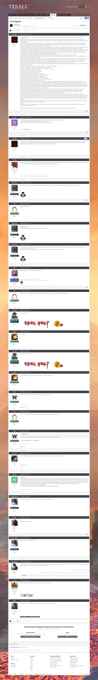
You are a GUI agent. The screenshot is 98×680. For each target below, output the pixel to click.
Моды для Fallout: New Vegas (55, 665)
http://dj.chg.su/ (27, 129)
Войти (67, 636)
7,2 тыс (14, 509)
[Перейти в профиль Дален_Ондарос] (14, 567)
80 (14, 464)
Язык (9, 676)
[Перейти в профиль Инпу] (14, 585)
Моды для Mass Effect (74, 660)
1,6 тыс (14, 530)
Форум (31, 659)
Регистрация (81, 6)
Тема (12, 676)
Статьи (31, 665)
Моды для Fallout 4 (53, 667)
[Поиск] (88, 15)
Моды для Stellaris (73, 667)
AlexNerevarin (14, 182)
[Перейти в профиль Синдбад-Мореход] (14, 502)
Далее (18, 30)
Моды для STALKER (73, 662)
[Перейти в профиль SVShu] (14, 397)
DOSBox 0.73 (27, 440)
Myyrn (14, 600)
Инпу (14, 580)
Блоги (31, 670)
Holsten (14, 517)
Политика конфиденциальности (20, 676)
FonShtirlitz (18, 24)
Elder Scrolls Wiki (13, 665)
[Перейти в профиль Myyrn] (14, 606)
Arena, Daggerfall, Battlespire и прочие (28, 26)
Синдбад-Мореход (14, 496)
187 (15, 592)
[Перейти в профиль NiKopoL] (14, 480)
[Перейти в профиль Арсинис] (14, 337)
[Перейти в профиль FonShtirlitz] (11, 25)
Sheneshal (14, 159)
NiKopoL (14, 474)
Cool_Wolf (14, 310)
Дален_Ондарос (14, 561)
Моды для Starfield (53, 662)
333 (15, 572)
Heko (14, 453)
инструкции (36, 440)
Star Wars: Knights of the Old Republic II (77, 665)
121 (15, 45)
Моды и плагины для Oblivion (55, 659)
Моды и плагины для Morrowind (56, 660)
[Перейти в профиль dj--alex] (14, 122)
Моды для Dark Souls (74, 659)
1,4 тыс (14, 215)
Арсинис (14, 331)
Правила (12, 657)
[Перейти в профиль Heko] (14, 458)
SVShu (14, 391)
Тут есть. (22, 206)
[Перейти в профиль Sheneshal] (14, 165)
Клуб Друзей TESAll (14, 659)
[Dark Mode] (88, 7)
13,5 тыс (15, 236)
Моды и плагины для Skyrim (55, 657)
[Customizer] (86, 7)
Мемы (31, 668)
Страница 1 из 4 (26, 30)
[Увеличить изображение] (44, 484)
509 (15, 613)
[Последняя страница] (20, 30)
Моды (31, 662)
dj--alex (14, 117)
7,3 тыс (14, 343)
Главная (31, 657)
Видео (31, 667)
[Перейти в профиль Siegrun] (14, 273)
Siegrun (14, 267)
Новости (31, 660)
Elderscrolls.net (13, 666)
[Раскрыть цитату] (21, 434)
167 (15, 403)
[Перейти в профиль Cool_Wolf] (14, 315)
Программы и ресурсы (74, 657)
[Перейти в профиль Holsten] (14, 523)
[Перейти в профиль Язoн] (14, 209)
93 (14, 172)
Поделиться (75, 25)
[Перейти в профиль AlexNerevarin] (14, 188)
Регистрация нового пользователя (30, 636)
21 (14, 128)
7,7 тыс (14, 323)
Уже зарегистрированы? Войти (71, 6)
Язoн (14, 203)
